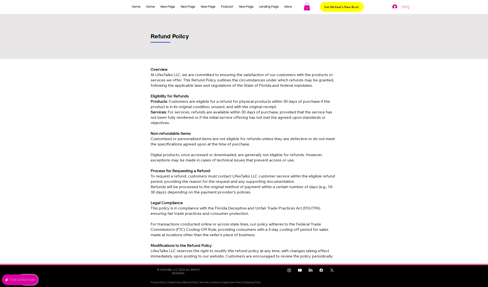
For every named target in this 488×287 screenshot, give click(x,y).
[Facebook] (321, 270)
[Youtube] (300, 270)
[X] (332, 270)
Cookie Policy (174, 282)
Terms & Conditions (210, 282)
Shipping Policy (252, 282)
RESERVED (178, 273)
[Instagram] (289, 270)
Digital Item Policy (232, 282)
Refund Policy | (191, 282)
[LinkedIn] (310, 270)
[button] (227, 6)
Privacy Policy (158, 282)
